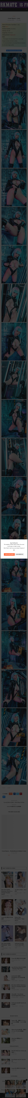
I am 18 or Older (9, 554)
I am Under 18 (19, 554)
